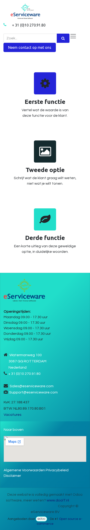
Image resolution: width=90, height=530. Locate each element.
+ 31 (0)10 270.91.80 (28, 25)
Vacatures (12, 414)
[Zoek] (63, 38)
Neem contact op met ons (29, 47)
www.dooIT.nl (58, 500)
